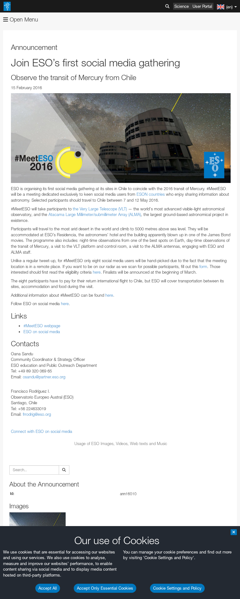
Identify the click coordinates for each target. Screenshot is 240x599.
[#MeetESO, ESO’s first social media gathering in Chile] (121, 138)
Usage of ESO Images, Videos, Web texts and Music (120, 443)
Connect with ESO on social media (41, 431)
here (97, 272)
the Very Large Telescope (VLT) (100, 208)
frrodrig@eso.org (37, 414)
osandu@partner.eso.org (44, 376)
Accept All (47, 588)
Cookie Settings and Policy (177, 588)
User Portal (202, 6)
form (203, 266)
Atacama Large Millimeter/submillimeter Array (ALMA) (94, 214)
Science (181, 6)
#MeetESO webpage (41, 325)
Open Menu (23, 19)
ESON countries (151, 194)
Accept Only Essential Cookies (105, 588)
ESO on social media (41, 331)
